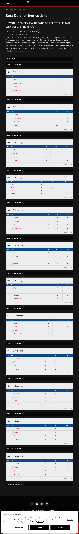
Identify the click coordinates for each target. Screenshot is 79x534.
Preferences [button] (40, 522)
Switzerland (17, 118)
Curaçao (16, 225)
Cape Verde (17, 330)
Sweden (16, 260)
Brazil (15, 150)
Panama (16, 369)
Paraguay (13, 190)
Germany (16, 217)
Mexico (16, 79)
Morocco (16, 153)
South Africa (17, 90)
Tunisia (16, 263)
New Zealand (17, 298)
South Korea (17, 83)
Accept (60, 527)
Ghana (16, 362)
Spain (15, 323)
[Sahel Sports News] (39, 3)
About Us (30, 510)
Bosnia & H (17, 122)
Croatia (16, 365)
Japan (16, 256)
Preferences (19, 527)
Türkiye (13, 193)
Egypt (15, 288)
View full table (68, 94)
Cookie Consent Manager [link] (10, 514)
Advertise (40, 510)
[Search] (71, 3)
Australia (13, 188)
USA (12, 184)
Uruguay (16, 326)
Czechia (16, 86)
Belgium (16, 295)
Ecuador (16, 221)
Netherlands (17, 253)
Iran (15, 291)
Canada (16, 114)
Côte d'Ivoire (17, 228)
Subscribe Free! (53, 510)
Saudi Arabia (17, 334)
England (16, 358)
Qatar (15, 125)
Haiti (15, 160)
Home (7, 9)
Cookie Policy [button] (70, 520)
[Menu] (8, 3)
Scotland (16, 157)
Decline (39, 527)
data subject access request (22, 51)
